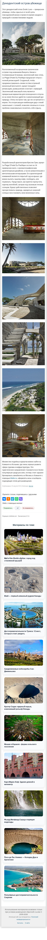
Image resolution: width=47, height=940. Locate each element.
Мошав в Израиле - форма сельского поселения (20, 745)
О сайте (27, 923)
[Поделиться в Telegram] (12, 499)
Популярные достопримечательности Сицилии (21, 896)
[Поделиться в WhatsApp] (16, 499)
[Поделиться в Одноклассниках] (8, 499)
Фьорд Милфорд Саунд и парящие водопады (19, 820)
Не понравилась (28, 508)
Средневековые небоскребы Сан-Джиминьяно (19, 670)
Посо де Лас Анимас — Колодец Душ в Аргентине (21, 858)
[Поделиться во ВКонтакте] (4, 499)
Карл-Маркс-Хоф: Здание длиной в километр (19, 783)
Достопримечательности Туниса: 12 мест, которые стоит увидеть (22, 632)
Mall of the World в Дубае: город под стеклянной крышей (19, 559)
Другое (31, 486)
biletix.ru (13, 478)
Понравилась (8, 508)
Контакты (20, 923)
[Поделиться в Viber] (21, 499)
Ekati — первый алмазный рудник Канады (22, 596)
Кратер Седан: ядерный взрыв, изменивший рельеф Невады (18, 707)
